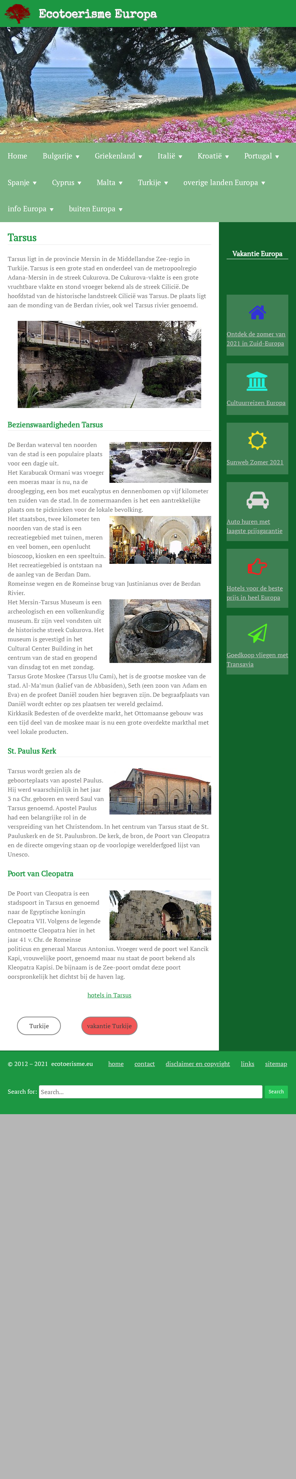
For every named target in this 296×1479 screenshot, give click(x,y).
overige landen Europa (220, 182)
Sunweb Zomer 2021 (255, 462)
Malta (106, 182)
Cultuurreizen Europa (256, 402)
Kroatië (210, 155)
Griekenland (115, 155)
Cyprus (63, 182)
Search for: (22, 1091)
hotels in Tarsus (109, 995)
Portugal (258, 155)
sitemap (276, 1063)
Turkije (149, 182)
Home (17, 155)
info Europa (27, 208)
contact (145, 1063)
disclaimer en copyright (198, 1063)
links (247, 1063)
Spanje (19, 182)
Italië (166, 155)
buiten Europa (92, 208)
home (116, 1063)
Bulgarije (57, 155)
